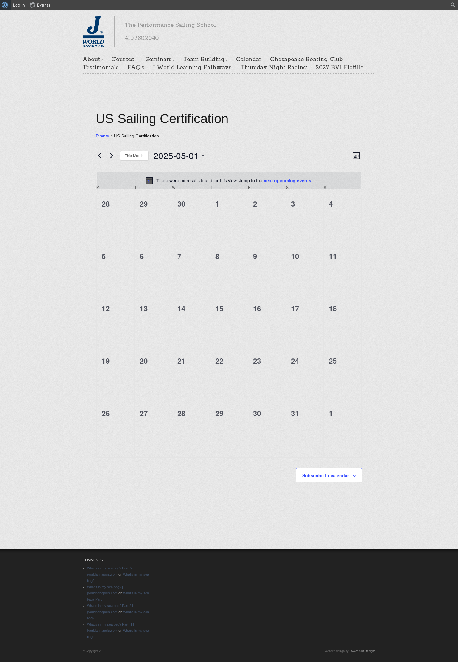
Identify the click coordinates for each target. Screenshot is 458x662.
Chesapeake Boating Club (306, 59)
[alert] (229, 180)
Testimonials (101, 67)
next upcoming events (287, 180)
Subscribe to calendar (325, 475)
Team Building (204, 59)
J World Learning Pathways (192, 67)
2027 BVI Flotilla (340, 67)
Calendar (248, 59)
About (91, 59)
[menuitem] (5, 5)
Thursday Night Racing (273, 67)
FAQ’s (135, 67)
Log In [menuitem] (19, 4)
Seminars (159, 59)
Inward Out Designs (362, 651)
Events (102, 135)
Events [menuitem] (43, 4)
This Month (134, 155)
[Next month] (111, 155)
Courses (123, 59)
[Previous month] (99, 155)
